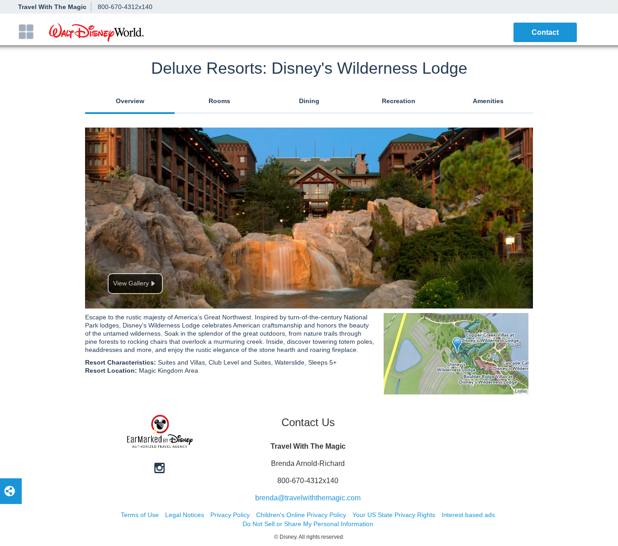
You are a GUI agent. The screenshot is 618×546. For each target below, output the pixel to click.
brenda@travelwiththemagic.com (308, 498)
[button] (26, 31)
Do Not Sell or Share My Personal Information (307, 523)
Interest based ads (468, 514)
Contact (545, 32)
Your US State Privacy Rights (393, 514)
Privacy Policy (230, 514)
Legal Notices (184, 514)
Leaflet (521, 391)
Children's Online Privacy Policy (301, 514)
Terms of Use (140, 514)
